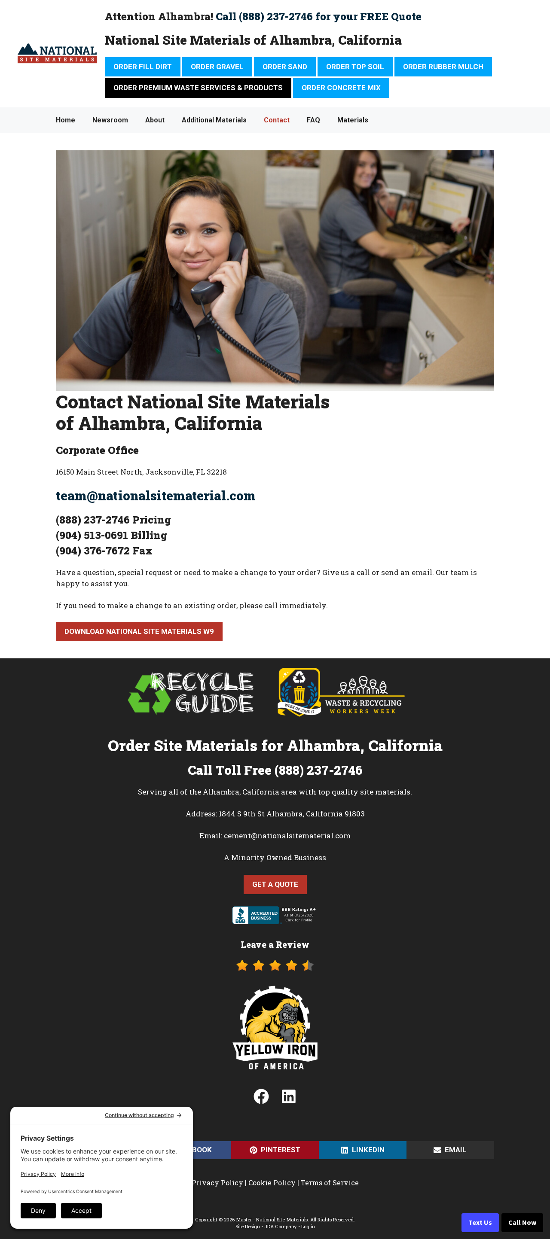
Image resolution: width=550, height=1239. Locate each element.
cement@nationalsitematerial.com (287, 835)
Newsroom (110, 120)
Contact (277, 120)
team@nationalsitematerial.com (156, 495)
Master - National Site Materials (272, 1219)
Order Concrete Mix (341, 87)
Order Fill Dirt (142, 66)
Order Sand (285, 66)
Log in (308, 1226)
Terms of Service (330, 1182)
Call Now (522, 1222)
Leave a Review (275, 944)
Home (65, 120)
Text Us (480, 1222)
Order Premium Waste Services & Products (198, 87)
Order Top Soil (355, 66)
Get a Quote (275, 884)
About (155, 120)
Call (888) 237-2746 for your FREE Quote (319, 16)
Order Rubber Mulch (443, 66)
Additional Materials (214, 120)
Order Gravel (217, 66)
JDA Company (280, 1226)
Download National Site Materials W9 (139, 631)
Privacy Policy (217, 1182)
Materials (352, 120)
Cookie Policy (272, 1182)
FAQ (313, 120)
